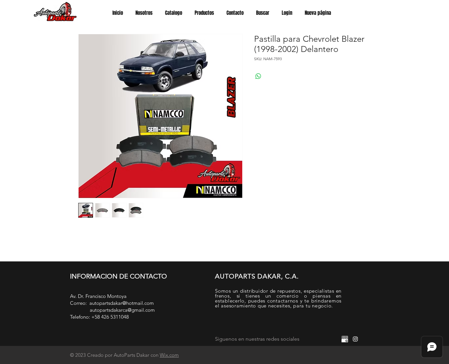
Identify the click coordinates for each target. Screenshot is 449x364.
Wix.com (169, 355)
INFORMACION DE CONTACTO (118, 276)
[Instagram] (355, 339)
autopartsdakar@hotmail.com (121, 303)
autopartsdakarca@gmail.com (122, 310)
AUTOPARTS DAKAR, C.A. (257, 276)
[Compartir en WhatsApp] (258, 76)
